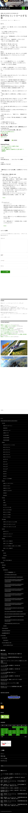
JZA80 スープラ (6, 432)
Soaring (5, 625)
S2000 (4, 502)
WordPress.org (4, 760)
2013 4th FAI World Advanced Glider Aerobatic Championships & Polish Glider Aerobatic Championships (14, 580)
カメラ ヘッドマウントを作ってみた (10, 146)
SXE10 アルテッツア (6, 430)
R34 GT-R (4, 476)
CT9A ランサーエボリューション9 (9, 524)
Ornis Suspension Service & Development (9, 420)
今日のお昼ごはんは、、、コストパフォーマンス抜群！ (12, 158)
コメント (3, 238)
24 (21, 732)
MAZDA (3, 480)
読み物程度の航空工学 (6, 633)
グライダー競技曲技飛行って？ (10, 572)
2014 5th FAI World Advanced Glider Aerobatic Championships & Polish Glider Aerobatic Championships (14, 590)
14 (10, 731)
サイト (2, 266)
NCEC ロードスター (6, 485)
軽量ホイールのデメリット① (7, 324)
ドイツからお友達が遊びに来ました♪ (8, 672)
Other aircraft (5, 628)
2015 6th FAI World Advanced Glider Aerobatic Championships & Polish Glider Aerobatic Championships (14, 585)
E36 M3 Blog (5, 640)
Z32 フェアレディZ (6, 449)
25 (25, 732)
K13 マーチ (5, 461)
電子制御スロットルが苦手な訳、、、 (8, 328)
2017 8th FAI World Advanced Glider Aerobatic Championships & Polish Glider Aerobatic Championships (14, 599)
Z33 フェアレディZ (6, 452)
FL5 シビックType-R (6, 517)
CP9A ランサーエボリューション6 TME (10, 521)
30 (17, 734)
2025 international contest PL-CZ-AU (12, 623)
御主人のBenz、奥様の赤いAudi (9, 174)
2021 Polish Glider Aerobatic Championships (14, 611)
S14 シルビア (5, 466)
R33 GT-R (4, 473)
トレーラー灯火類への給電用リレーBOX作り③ (10, 668)
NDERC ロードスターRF (7, 490)
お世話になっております (6, 163)
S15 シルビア (5, 468)
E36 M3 (4, 553)
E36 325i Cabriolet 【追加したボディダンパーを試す (11, 679)
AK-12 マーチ (5, 459)
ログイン (2, 753)
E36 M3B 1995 (4, 637)
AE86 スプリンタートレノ (7, 425)
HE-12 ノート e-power (7, 478)
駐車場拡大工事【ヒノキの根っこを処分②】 (10, 788)
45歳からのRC (3, 13)
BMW (3, 550)
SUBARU (3, 538)
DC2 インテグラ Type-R (7, 509)
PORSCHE (3, 557)
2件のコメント (17, 20)
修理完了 (4, 150)
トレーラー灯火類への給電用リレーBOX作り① (10, 773)
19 (2, 732)
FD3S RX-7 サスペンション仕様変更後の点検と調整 (11, 686)
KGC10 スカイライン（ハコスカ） (9, 444)
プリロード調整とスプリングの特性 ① (8, 326)
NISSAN (3, 442)
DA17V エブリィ (6, 531)
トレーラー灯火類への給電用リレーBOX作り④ (10, 665)
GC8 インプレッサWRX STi (8, 541)
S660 (4, 500)
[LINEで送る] (14, 140)
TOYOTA (3, 423)
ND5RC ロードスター (7, 488)
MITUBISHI (4, 519)
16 (17, 731)
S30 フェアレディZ (6, 447)
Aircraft (8, 13)
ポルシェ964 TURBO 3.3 (7, 560)
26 (2, 734)
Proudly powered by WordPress (6, 811)
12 (2, 731)
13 (6, 731)
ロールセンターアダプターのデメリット (9, 330)
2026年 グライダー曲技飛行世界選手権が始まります (11, 657)
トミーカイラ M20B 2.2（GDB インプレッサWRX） (12, 545)
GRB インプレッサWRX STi (8, 548)
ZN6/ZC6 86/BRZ (6, 437)
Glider (3, 567)
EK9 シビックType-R (6, 512)
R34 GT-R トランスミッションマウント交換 (10, 683)
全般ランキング (4, 136)
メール (2, 260)
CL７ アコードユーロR (7, 507)
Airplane (4, 565)
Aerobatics (5, 569)
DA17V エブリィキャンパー (8, 533)
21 (10, 732)
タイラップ (11, 20)
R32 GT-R (4, 471)
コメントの (4, 758)
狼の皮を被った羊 (5, 8)
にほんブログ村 (4, 133)
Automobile (13, 13)
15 (14, 731)
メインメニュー (26, 8)
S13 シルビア (5, 464)
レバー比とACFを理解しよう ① (7, 329)
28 (10, 734)
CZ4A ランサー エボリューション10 (9, 526)
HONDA (3, 497)
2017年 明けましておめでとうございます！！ (13, 149)
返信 (4, 197)
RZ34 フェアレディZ (6, 456)
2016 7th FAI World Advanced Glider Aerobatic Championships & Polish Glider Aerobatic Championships (14, 595)
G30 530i (4, 555)
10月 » (25, 736)
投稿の (3, 756)
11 (25, 729)
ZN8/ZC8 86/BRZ (6, 440)
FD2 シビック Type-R (7, 514)
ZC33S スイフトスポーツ (7, 536)
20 (6, 732)
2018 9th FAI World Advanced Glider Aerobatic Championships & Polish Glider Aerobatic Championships (14, 604)
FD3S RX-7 (5, 492)
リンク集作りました (6, 147)
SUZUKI (3, 529)
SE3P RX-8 (5, 495)
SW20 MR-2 (5, 428)
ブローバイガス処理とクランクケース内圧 (9, 331)
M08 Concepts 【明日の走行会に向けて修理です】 (11, 653)
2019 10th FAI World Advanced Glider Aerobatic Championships (14, 608)
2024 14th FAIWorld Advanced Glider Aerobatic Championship (14, 620)
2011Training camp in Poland (10, 574)
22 (14, 732)
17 (21, 731)
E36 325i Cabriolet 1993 (6, 642)
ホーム (2, 418)
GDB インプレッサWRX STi (8, 543)
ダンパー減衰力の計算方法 (6, 333)
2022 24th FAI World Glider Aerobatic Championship (15, 613)
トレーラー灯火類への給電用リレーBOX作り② (10, 675)
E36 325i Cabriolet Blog (8, 645)
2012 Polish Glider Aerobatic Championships (14, 577)
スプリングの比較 (4, 327)
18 (25, 731)
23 (17, 732)
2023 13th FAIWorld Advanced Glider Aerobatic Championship (14, 617)
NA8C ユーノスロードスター (8, 483)
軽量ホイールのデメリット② (7, 336)
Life (17, 13)
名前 (2, 255)
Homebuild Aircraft (6, 630)
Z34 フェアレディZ (6, 454)
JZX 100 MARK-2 (6, 435)
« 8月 (2, 736)
